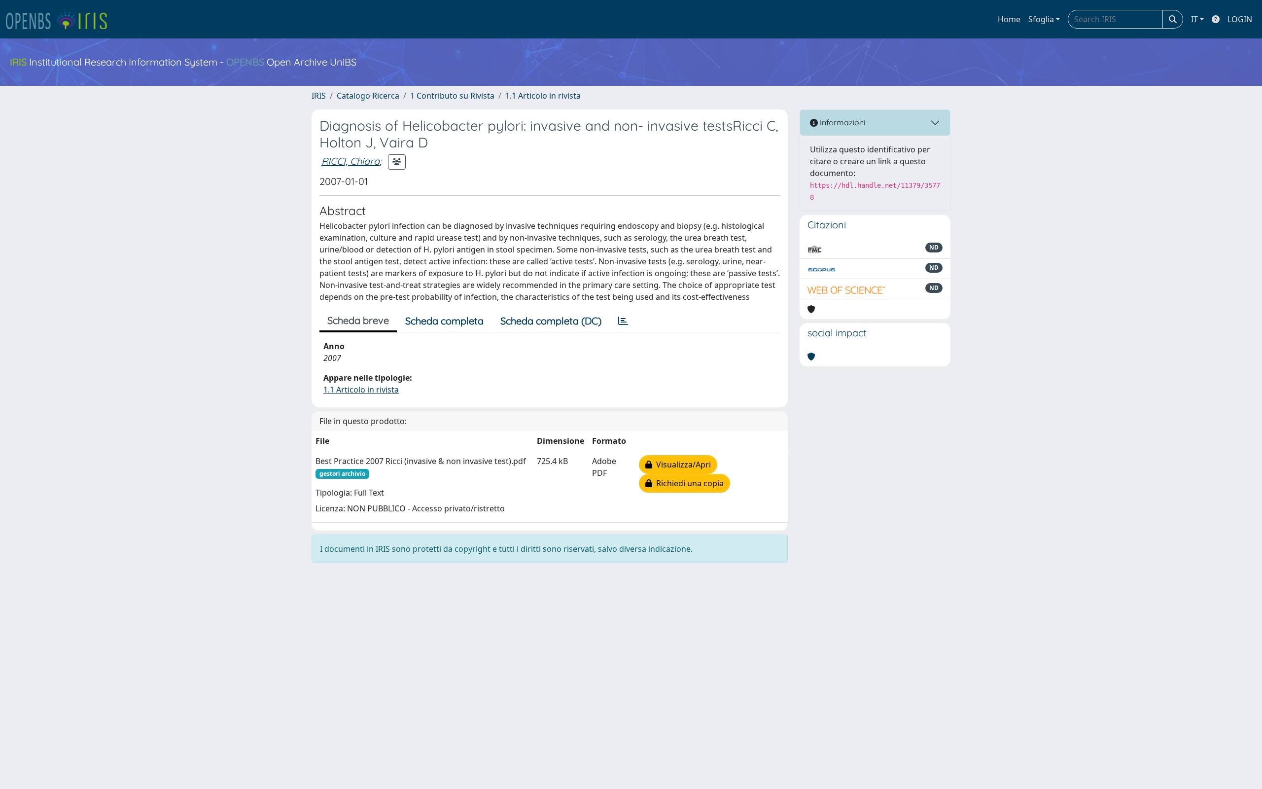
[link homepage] (60, 19)
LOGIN (1239, 19)
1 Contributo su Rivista (452, 95)
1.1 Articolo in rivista (543, 95)
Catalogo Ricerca (368, 95)
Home (1009, 19)
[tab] (623, 321)
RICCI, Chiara (350, 161)
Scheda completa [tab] (444, 321)
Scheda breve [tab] (358, 320)
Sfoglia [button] (1041, 19)
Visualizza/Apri (681, 464)
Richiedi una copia (688, 483)
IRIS (319, 95)
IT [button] (1194, 19)
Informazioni (841, 122)
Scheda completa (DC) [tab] (550, 321)
